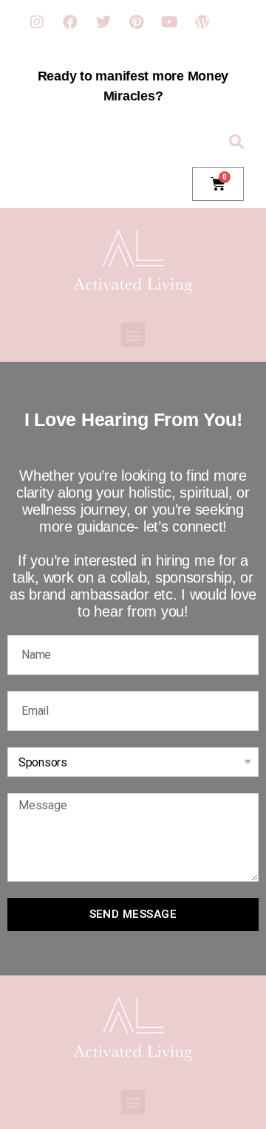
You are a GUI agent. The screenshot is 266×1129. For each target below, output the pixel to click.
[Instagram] (37, 22)
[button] (133, 335)
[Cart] (218, 184)
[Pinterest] (136, 22)
